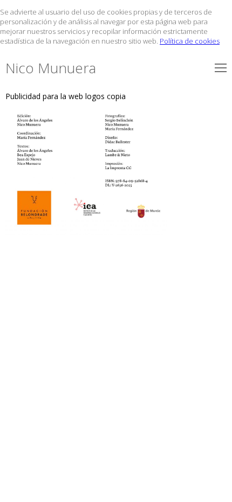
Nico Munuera (50, 68)
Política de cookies (190, 41)
